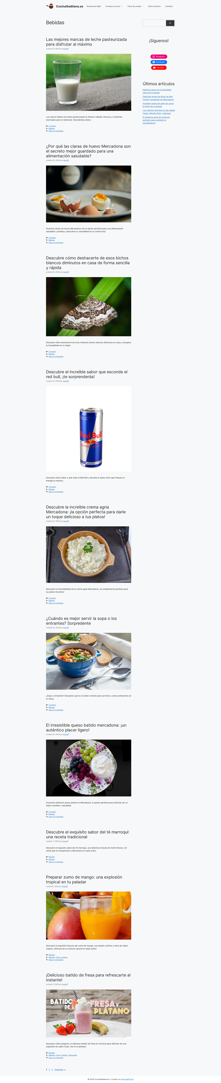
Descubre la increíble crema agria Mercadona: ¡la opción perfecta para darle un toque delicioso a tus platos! (86, 512)
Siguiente (60, 1069)
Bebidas (52, 128)
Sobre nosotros (154, 6)
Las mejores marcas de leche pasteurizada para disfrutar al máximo (86, 42)
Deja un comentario (56, 131)
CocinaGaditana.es (69, 6)
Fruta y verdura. (62, 957)
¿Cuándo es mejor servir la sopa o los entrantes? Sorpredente (81, 621)
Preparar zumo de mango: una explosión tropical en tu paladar (84, 879)
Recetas (52, 857)
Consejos (52, 126)
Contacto (169, 6)
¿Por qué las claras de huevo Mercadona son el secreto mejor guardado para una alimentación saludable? (88, 151)
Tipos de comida (134, 6)
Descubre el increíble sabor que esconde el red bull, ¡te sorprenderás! (86, 374)
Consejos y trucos (113, 6)
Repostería (73, 1055)
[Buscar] (170, 23)
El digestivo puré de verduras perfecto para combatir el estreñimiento (156, 120)
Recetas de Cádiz (94, 6)
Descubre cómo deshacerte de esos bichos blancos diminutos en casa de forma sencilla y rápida (88, 262)
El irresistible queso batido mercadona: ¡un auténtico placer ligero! (86, 727)
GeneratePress (127, 1079)
